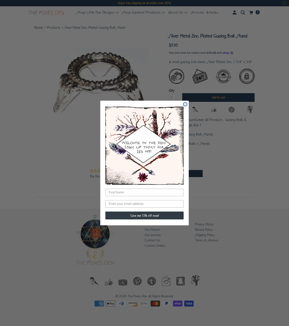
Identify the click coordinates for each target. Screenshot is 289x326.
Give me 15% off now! (144, 215)
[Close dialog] (185, 104)
